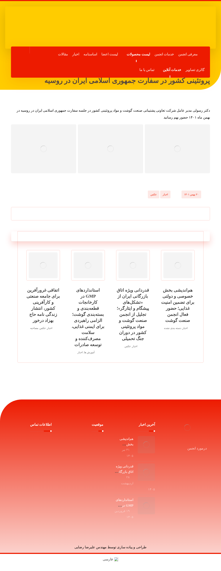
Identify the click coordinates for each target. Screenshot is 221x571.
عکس (153, 194)
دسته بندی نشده (172, 328)
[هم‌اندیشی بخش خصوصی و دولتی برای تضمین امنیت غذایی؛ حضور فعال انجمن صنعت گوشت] (146, 444)
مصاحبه (34, 328)
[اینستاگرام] (20, 69)
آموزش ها (89, 352)
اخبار (165, 194)
